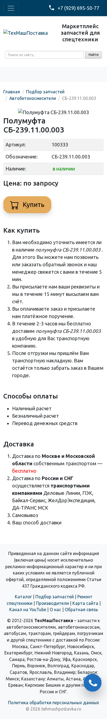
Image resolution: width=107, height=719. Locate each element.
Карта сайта (85, 603)
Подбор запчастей (54, 596)
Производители (52, 603)
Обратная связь (81, 609)
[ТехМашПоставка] (25, 32)
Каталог (23, 596)
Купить (32, 204)
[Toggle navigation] (11, 8)
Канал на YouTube (27, 609)
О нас (55, 609)
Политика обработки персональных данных (53, 702)
